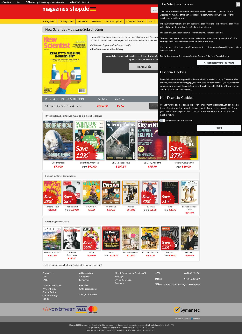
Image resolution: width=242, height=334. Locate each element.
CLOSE (219, 128)
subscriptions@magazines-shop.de (47, 2)
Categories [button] (48, 21)
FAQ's (152, 21)
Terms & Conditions (51, 285)
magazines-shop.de (65, 8)
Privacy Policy (49, 288)
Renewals (96, 21)
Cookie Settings (50, 295)
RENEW (142, 66)
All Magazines (66, 21)
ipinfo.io (196, 318)
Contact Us (47, 273)
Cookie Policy (49, 292)
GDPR (45, 298)
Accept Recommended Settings (219, 62)
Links (44, 276)
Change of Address (135, 21)
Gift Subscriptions (113, 21)
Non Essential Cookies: (179, 120)
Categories (84, 276)
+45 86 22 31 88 (12, 2)
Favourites (82, 21)
